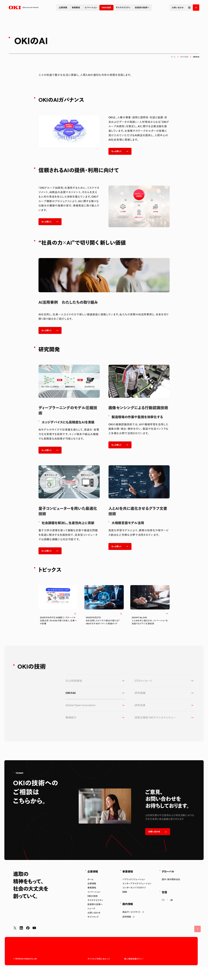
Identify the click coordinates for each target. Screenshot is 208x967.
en (163, 900)
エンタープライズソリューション (136, 883)
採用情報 (126, 916)
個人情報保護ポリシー (134, 959)
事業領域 (76, 7)
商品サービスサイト (131, 912)
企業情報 (63, 7)
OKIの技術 (106, 7)
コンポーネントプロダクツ (134, 887)
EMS (124, 892)
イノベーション (91, 7)
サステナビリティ (123, 7)
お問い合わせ (93, 912)
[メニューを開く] (196, 7)
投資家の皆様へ (142, 7)
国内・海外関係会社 (171, 879)
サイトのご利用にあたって (98, 959)
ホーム (173, 57)
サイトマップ (93, 916)
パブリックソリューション (133, 879)
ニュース (91, 908)
